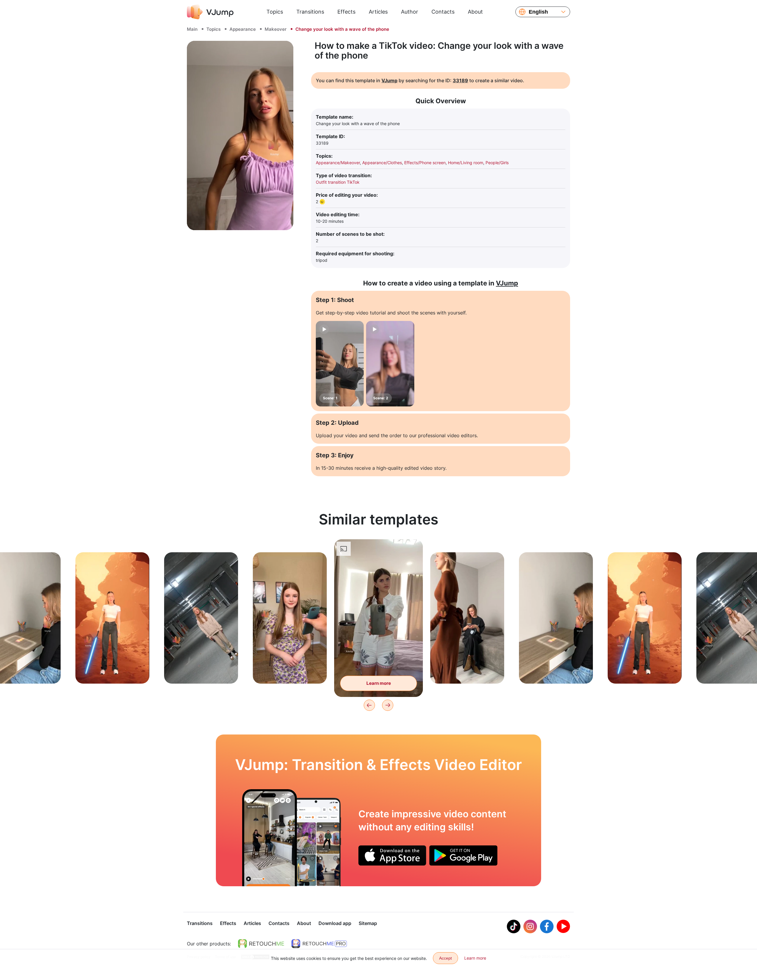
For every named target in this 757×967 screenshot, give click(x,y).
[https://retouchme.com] (261, 943)
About (475, 12)
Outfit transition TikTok (338, 182)
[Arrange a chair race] (269, 837)
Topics (274, 12)
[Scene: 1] (340, 363)
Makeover (276, 29)
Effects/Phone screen (425, 162)
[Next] (387, 705)
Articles (378, 12)
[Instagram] (530, 926)
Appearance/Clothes (382, 162)
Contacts (442, 12)
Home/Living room (465, 162)
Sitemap (368, 923)
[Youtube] (563, 926)
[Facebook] (547, 926)
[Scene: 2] (390, 363)
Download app (334, 923)
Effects (346, 12)
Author (409, 12)
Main (192, 29)
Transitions (310, 12)
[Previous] (369, 705)
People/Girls (497, 162)
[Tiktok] (513, 926)
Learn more (112, 670)
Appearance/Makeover (338, 162)
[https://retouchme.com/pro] (319, 943)
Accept (445, 958)
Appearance (242, 29)
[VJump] (210, 11)
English (538, 12)
